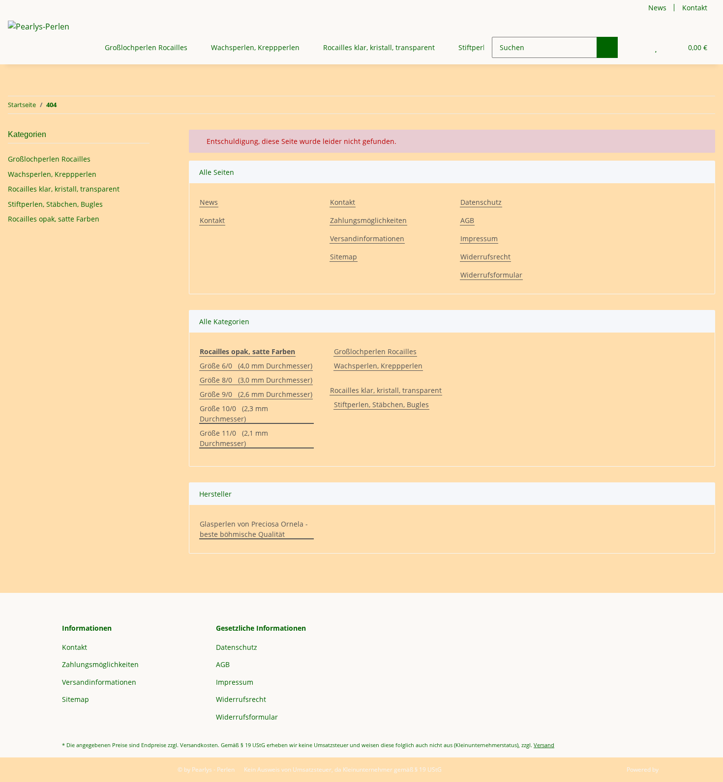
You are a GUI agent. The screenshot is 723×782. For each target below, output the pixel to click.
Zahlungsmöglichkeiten (368, 220)
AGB (467, 220)
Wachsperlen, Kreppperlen (378, 365)
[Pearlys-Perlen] (38, 26)
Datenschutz (481, 202)
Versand (544, 745)
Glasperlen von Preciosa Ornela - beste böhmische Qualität (254, 529)
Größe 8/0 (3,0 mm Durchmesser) (256, 380)
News (657, 7)
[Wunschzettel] (656, 47)
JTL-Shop (672, 769)
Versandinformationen (367, 238)
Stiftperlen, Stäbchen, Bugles (381, 404)
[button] (636, 47)
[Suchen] (607, 47)
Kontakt (694, 7)
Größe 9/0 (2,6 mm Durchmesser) (256, 394)
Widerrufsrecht (485, 256)
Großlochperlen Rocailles (375, 351)
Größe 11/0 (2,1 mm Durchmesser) (234, 438)
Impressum (479, 238)
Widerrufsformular (491, 274)
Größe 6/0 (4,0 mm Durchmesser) (256, 365)
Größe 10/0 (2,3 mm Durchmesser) (234, 413)
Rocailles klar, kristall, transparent (386, 390)
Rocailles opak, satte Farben (53, 218)
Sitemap (343, 256)
